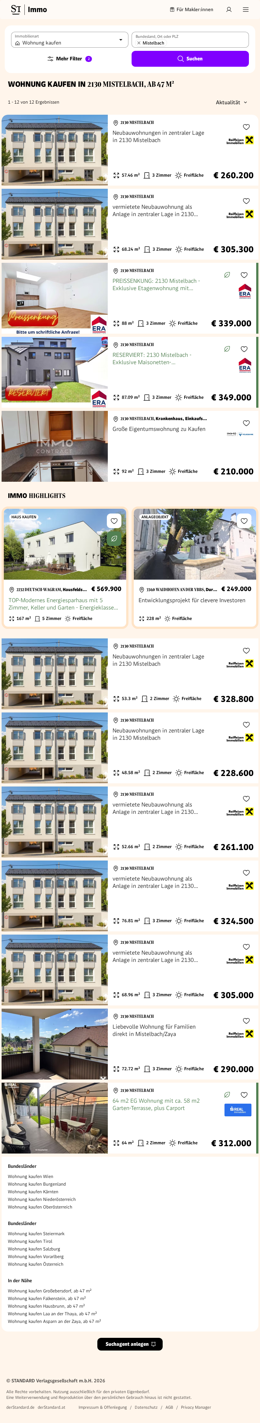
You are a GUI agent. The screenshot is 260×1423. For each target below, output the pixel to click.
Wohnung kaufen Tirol (30, 1241)
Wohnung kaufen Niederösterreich (42, 1199)
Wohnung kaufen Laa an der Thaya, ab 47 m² (52, 1313)
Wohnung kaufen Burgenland (37, 1184)
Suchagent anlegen (127, 1344)
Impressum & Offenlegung (103, 1407)
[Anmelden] (229, 9)
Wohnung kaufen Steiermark (36, 1233)
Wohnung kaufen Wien (30, 1176)
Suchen (194, 59)
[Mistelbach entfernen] (139, 43)
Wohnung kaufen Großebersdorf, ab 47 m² (50, 1290)
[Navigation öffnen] (246, 9)
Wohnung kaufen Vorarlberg (36, 1256)
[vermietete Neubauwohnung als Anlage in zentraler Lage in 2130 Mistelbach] (130, 224)
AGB (169, 1407)
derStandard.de (20, 1407)
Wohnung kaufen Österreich (35, 1264)
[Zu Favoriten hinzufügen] (246, 126)
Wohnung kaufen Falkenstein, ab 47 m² (47, 1298)
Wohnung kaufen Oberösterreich (40, 1206)
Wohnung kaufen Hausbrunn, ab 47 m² (46, 1306)
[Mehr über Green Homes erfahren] (227, 275)
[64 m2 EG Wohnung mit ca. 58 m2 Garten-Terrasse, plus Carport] (129, 1118)
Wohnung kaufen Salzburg (34, 1248)
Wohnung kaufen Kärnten (33, 1191)
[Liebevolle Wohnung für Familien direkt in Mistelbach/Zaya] (130, 1044)
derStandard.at (51, 1407)
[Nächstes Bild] (97, 150)
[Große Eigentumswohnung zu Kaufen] (130, 446)
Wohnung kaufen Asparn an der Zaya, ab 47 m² (54, 1321)
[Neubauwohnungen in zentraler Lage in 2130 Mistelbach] (130, 150)
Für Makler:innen (195, 9)
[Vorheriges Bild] (12, 150)
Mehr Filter (73, 59)
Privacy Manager (196, 1407)
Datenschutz (146, 1407)
